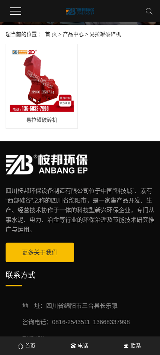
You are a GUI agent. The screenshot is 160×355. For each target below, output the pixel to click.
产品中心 (73, 34)
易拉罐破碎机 (105, 34)
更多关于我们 (40, 252)
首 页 (51, 34)
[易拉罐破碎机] (42, 80)
